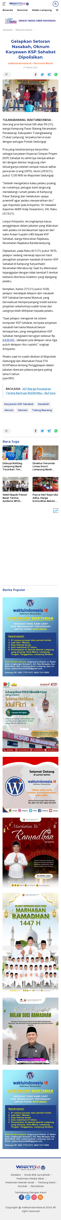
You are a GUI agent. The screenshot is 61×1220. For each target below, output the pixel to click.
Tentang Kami (46, 1182)
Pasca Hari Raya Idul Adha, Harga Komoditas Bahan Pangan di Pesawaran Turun (45, 498)
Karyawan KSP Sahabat (19, 404)
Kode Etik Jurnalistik (37, 1174)
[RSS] (40, 1197)
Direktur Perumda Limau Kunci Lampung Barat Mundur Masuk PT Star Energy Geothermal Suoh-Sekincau (44, 466)
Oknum (8, 410)
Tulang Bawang (42, 410)
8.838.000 (8, 340)
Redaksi (16, 1174)
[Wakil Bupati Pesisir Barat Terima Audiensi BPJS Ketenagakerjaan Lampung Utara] (15, 484)
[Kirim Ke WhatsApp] (55, 74)
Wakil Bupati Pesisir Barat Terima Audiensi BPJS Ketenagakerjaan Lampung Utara (15, 498)
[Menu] (5, 4)
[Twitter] (27, 1197)
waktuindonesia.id (19, 63)
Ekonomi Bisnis (43, 63)
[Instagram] (34, 1197)
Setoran (23, 410)
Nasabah (43, 404)
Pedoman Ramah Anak (19, 1182)
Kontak (22, 1186)
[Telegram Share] (49, 74)
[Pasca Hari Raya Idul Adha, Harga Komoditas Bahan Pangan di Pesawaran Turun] (45, 484)
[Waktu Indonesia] (18, 4)
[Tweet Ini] (42, 74)
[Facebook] (21, 1197)
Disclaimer (37, 1186)
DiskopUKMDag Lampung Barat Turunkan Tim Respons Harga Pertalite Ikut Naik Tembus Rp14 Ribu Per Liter (14, 466)
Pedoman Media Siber (30, 1178)
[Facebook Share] (35, 74)
